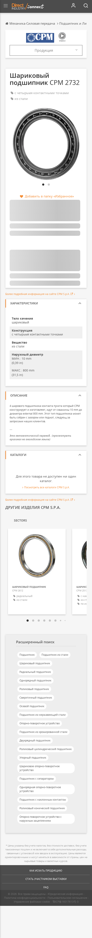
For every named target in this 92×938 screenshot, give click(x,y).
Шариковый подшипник (34, 663)
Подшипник (27, 655)
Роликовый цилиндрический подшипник (45, 749)
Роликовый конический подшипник (42, 808)
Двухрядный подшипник (34, 740)
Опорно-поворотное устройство (39, 723)
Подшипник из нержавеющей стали (42, 715)
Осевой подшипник (31, 706)
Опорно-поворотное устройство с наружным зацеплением (40, 818)
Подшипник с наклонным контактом (42, 799)
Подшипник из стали (55, 655)
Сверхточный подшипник (35, 697)
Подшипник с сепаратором (36, 778)
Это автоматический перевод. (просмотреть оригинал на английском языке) (40, 437)
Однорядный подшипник (35, 680)
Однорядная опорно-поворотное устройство (40, 789)
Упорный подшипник (32, 757)
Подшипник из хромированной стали (43, 732)
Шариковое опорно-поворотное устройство (39, 768)
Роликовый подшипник (34, 689)
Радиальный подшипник (35, 672)
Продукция (44, 50)
